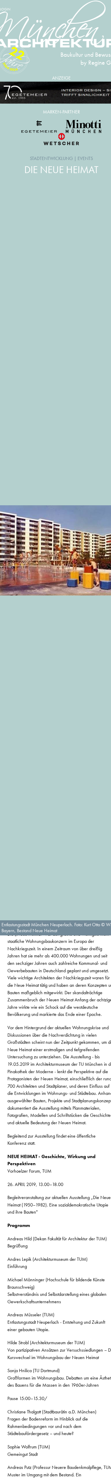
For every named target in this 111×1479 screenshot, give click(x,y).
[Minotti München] (83, 126)
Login (5, 9)
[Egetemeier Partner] (39, 126)
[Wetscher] (61, 139)
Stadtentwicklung (51, 158)
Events (85, 158)
